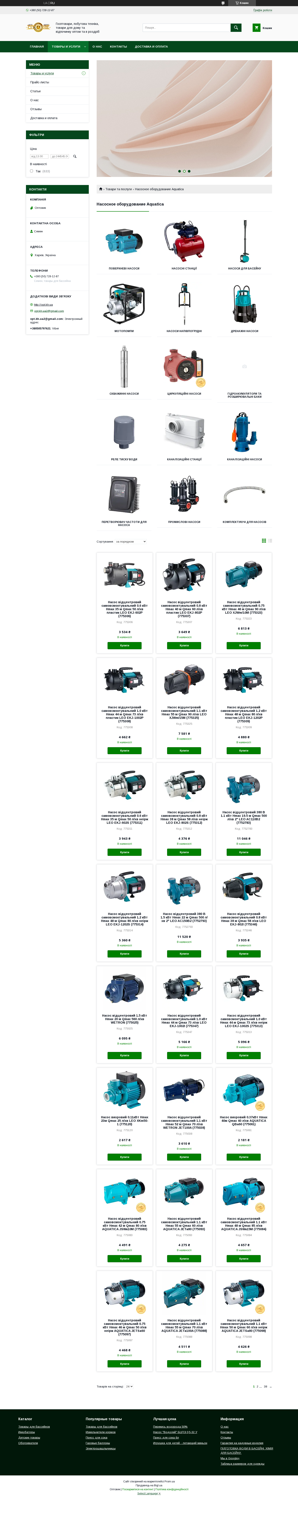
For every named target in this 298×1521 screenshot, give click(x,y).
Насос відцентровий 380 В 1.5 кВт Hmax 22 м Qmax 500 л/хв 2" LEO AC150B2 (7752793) (184, 917)
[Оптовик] (38, 35)
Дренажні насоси (244, 331)
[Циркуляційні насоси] (184, 366)
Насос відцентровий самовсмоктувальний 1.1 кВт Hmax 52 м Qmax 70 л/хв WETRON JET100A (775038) (184, 1122)
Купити (124, 645)
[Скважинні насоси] (124, 366)
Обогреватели (28, 1443)
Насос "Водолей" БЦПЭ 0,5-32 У (175, 1432)
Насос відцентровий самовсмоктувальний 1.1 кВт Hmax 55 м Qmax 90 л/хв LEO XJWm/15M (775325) (184, 712)
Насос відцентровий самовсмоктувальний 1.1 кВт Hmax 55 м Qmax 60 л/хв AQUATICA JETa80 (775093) (184, 1224)
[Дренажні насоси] (244, 304)
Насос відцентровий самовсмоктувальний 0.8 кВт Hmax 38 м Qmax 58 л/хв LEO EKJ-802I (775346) (244, 919)
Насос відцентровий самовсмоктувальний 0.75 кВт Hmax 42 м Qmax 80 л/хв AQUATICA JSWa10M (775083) (124, 1224)
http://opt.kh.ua (43, 304)
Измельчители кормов (101, 1432)
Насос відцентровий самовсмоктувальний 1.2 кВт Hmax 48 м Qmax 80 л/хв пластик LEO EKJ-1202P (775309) (244, 714)
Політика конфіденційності (171, 1489)
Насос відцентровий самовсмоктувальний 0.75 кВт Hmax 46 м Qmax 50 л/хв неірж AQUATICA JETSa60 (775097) (125, 1327)
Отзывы (36, 109)
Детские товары (29, 1437)
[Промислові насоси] (184, 495)
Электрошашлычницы (101, 1448)
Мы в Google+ (230, 1458)
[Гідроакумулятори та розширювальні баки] (244, 366)
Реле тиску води (124, 459)
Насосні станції (184, 268)
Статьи (35, 91)
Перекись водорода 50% (170, 1426)
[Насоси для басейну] (244, 241)
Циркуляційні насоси (184, 393)
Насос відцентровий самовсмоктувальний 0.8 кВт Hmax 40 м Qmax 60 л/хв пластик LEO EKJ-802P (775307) (184, 609)
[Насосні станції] (184, 241)
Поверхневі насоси (124, 268)
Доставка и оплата (151, 46)
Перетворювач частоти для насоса (124, 524)
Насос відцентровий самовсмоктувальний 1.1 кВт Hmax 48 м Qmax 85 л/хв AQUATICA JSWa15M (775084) (244, 1224)
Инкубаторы (26, 1432)
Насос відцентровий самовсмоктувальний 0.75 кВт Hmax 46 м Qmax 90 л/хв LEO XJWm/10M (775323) (244, 607)
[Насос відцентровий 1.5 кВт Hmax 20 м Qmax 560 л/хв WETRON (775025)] (124, 988)
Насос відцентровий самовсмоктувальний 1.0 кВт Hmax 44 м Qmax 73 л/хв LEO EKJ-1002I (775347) (184, 1021)
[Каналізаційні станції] (184, 432)
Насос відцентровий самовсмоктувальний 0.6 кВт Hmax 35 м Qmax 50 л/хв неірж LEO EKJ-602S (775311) (124, 817)
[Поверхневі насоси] (124, 241)
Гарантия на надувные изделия (242, 1443)
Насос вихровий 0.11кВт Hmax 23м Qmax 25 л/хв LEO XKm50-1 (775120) (124, 1120)
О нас (97, 46)
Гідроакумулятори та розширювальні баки (245, 395)
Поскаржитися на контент (137, 1489)
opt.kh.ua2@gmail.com (49, 310)
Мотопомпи (124, 331)
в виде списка (270, 542)
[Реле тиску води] (124, 432)
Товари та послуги (118, 189)
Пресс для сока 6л (166, 1437)
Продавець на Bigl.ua (149, 1485)
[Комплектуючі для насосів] (244, 495)
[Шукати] (236, 28)
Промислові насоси (184, 522)
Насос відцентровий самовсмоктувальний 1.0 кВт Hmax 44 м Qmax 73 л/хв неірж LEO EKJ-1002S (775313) (243, 1021)
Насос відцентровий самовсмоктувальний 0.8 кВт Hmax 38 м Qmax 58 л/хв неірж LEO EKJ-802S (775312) (184, 817)
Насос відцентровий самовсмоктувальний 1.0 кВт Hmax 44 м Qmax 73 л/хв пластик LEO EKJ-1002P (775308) (124, 714)
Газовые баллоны (98, 1443)
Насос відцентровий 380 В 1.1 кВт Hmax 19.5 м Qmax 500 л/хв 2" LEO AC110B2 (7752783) (244, 817)
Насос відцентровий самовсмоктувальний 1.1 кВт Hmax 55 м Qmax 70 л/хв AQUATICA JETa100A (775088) (184, 1326)
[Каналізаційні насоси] (244, 432)
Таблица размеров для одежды (242, 1463)
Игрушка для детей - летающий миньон (180, 1443)
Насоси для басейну (244, 268)
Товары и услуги (66, 46)
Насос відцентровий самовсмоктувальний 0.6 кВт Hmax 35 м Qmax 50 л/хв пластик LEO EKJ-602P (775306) (124, 609)
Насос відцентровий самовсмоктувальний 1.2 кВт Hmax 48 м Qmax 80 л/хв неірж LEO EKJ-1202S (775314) (124, 919)
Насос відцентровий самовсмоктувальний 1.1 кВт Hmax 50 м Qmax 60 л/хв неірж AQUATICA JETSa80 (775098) (243, 1326)
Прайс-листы (39, 82)
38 (265, 1386)
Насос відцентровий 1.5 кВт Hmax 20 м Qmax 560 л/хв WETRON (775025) (124, 1019)
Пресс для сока (96, 1437)
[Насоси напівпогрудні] (184, 304)
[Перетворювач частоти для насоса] (124, 495)
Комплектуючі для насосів (244, 522)
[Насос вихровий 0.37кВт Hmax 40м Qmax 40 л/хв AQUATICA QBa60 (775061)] (244, 1090)
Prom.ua (169, 1481)
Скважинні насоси (124, 393)
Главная (37, 46)
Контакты (118, 46)
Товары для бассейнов (34, 1426)
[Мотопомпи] (124, 304)
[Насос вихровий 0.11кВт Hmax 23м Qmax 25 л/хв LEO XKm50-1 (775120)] (124, 1090)
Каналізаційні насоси (244, 459)
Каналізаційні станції (184, 459)
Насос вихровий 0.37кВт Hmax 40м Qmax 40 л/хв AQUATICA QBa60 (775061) (243, 1120)
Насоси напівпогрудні (184, 331)
